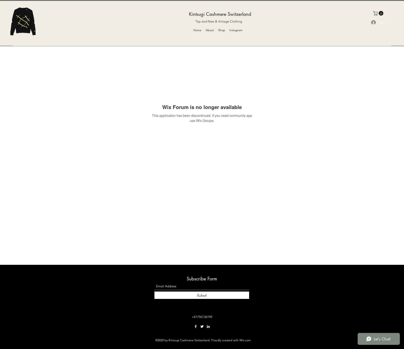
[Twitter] (202, 326)
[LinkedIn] (208, 326)
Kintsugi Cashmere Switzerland (220, 14)
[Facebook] (196, 326)
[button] (378, 13)
